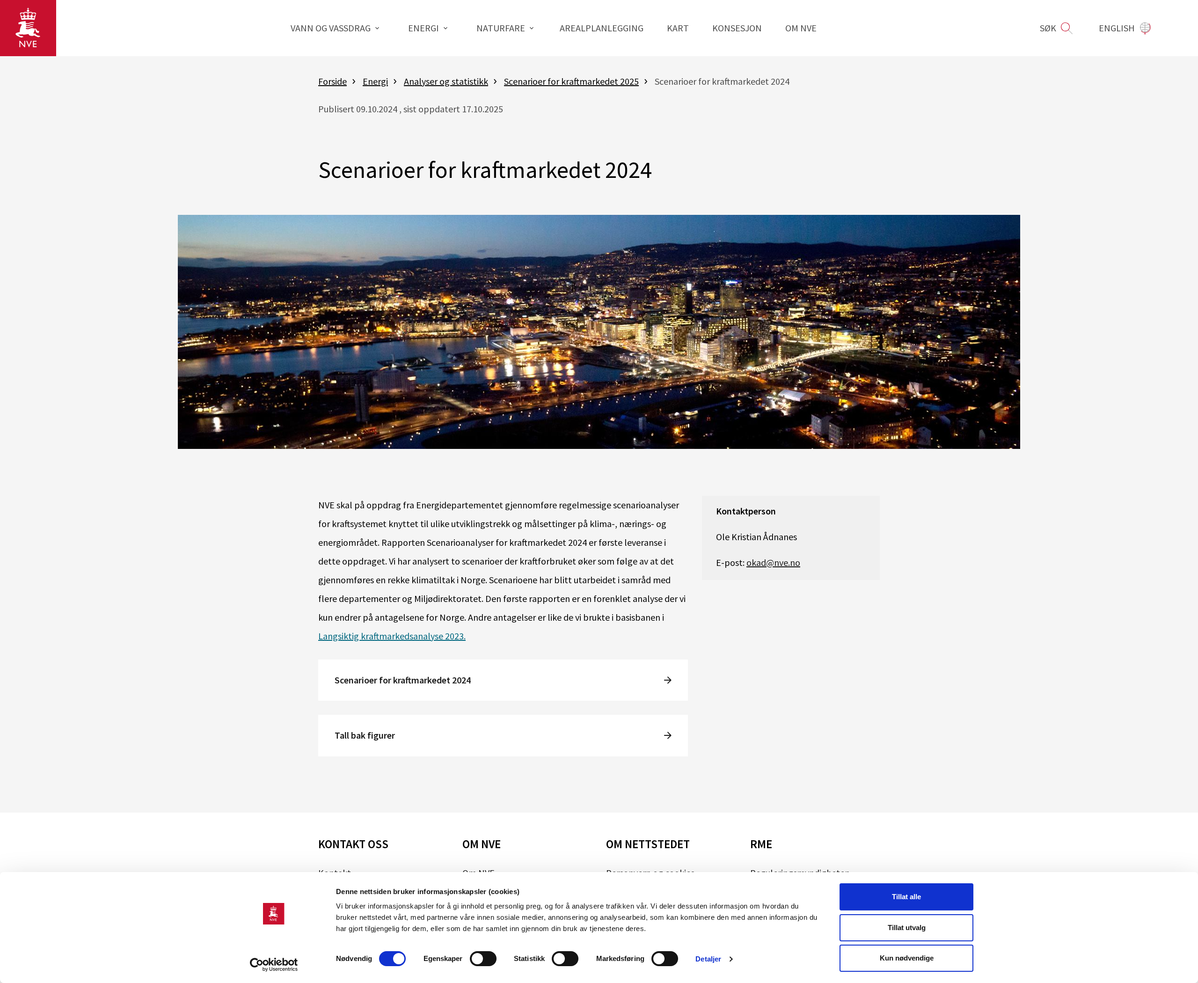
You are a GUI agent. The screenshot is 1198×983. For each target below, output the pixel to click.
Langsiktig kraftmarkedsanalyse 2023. (392, 636)
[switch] (483, 958)
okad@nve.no (773, 562)
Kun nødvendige (907, 958)
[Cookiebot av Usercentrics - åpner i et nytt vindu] (274, 965)
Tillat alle (906, 897)
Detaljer (708, 959)
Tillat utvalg (907, 928)
